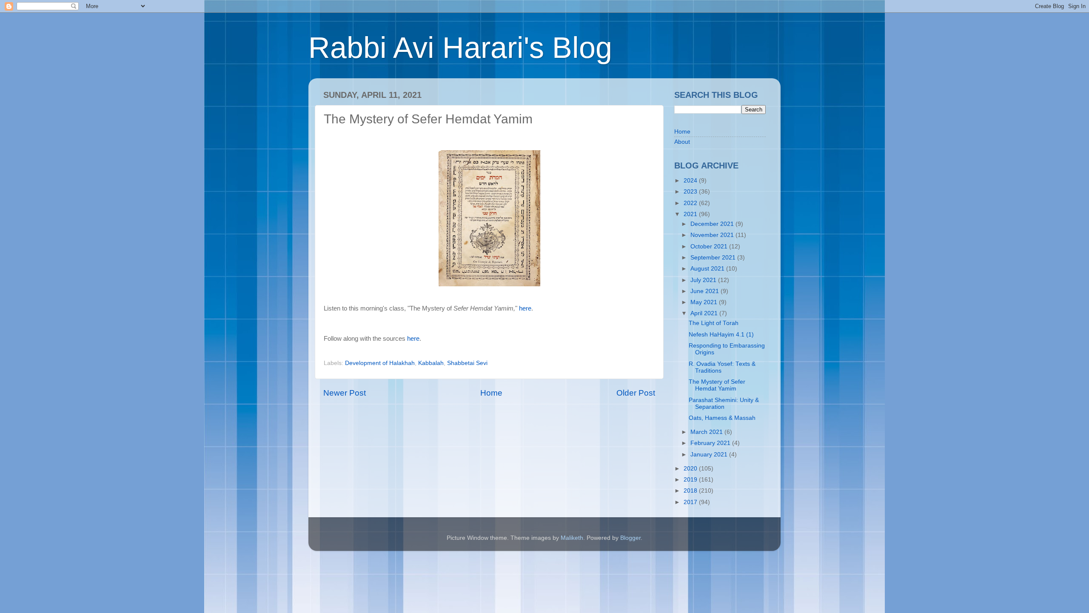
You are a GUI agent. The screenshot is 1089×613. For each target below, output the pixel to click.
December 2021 (713, 224)
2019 (691, 479)
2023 (691, 191)
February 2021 (711, 443)
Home (491, 392)
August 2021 (708, 268)
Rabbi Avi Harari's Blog (460, 47)
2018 (691, 491)
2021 (691, 214)
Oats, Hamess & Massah (722, 418)
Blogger (630, 538)
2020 (691, 468)
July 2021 (704, 280)
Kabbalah (431, 363)
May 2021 (704, 302)
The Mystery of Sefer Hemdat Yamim (717, 385)
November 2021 (713, 235)
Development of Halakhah (380, 363)
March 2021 (707, 432)
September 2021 (713, 257)
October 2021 (709, 246)
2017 (691, 502)
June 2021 (705, 291)
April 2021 (704, 313)
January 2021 (709, 454)
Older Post (635, 392)
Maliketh (572, 538)
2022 (691, 203)
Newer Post (344, 392)
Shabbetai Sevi (467, 363)
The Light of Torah (713, 323)
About (682, 142)
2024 (691, 180)
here (525, 308)
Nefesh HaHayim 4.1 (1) (721, 334)
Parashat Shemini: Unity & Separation (724, 403)
